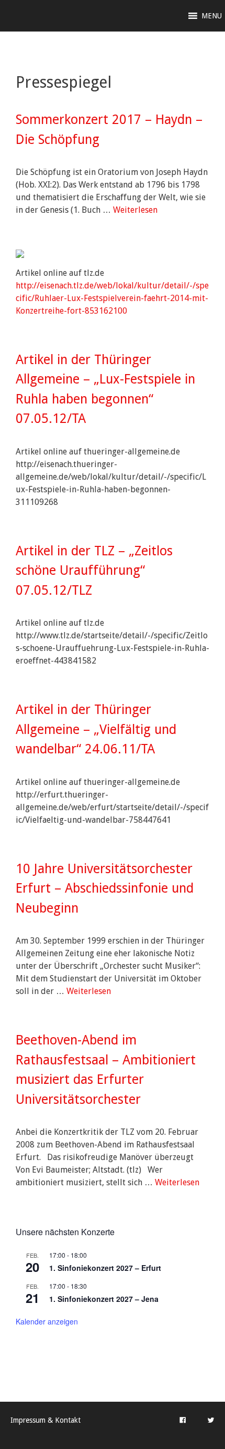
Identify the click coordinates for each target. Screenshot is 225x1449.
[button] (211, 16)
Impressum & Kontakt (45, 1420)
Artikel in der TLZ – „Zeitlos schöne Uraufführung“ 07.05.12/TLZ (94, 570)
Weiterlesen (135, 210)
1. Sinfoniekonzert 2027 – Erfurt (105, 1267)
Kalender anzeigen (47, 1321)
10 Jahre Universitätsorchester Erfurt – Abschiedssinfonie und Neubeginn (105, 888)
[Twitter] (211, 1420)
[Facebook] (183, 1420)
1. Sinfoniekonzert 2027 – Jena (104, 1298)
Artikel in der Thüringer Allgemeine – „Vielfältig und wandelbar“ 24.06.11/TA (96, 729)
